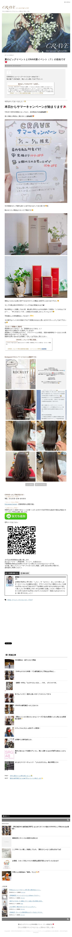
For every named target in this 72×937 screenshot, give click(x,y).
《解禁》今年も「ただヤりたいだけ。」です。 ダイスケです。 (36, 683)
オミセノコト (22, 600)
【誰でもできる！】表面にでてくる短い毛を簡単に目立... (26, 901)
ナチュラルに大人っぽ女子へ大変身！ (27, 728)
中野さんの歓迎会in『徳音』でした (24, 872)
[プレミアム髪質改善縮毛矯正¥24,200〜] (21, 436)
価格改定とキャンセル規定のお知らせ (25, 838)
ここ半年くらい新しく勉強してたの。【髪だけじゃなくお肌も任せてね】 (37, 849)
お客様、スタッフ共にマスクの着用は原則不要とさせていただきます (35, 861)
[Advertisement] (20, 622)
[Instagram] (12, 585)
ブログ (30, 600)
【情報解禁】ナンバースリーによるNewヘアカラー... (24, 895)
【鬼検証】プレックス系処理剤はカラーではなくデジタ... (26, 912)
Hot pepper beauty (11, 504)
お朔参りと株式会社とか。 (24, 739)
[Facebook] (10, 585)
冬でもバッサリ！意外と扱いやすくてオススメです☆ (33, 694)
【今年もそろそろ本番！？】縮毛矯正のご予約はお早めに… (35, 671)
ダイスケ (23, 892)
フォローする (41, 484)
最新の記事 (26, 573)
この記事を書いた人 (12, 573)
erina (9, 600)
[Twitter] (7, 585)
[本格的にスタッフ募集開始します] (21, 374)
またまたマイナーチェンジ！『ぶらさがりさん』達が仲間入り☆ (36, 762)
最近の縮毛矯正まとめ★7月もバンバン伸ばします (26, 778)
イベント (15, 600)
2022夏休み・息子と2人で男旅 (25, 660)
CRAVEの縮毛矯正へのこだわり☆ (26, 705)
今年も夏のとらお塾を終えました (20, 776)
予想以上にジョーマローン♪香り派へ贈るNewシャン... (25, 890)
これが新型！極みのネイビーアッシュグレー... (22, 906)
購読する (7, 816)
